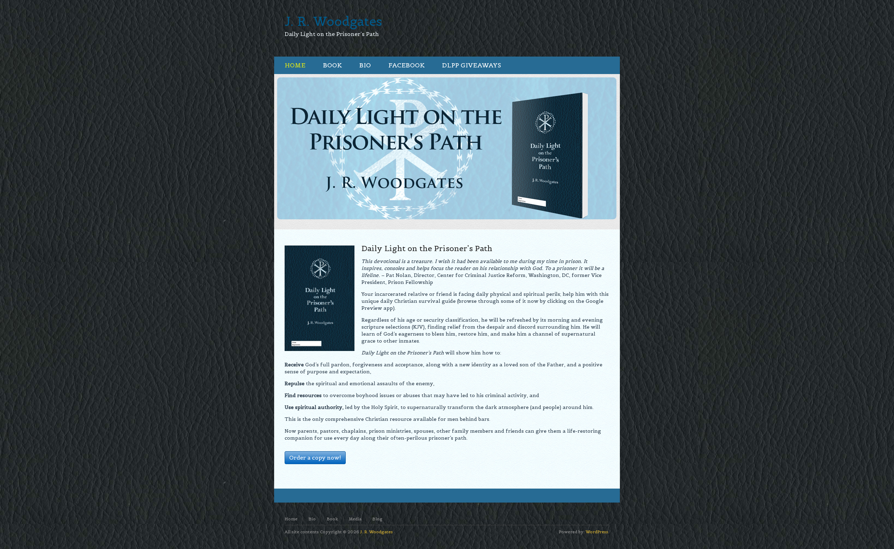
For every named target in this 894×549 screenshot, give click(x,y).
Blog (377, 518)
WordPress (597, 531)
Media (355, 518)
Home (291, 518)
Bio (312, 518)
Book (332, 518)
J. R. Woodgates (333, 21)
